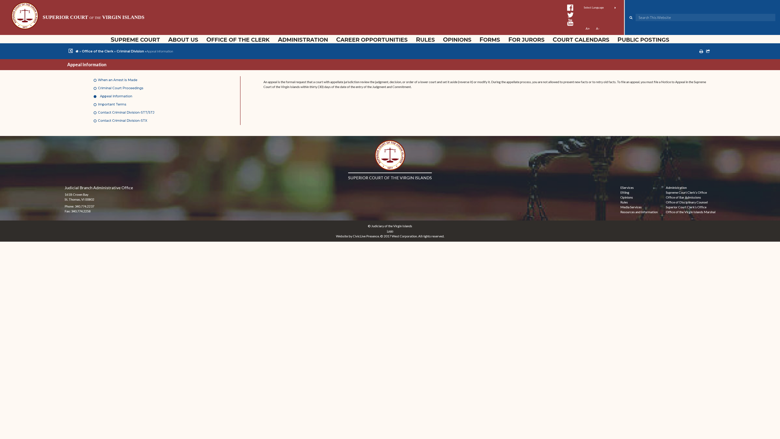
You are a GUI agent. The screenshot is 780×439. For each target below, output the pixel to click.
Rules (425, 39)
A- (597, 28)
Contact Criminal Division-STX (122, 121)
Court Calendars (581, 39)
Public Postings (643, 39)
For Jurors (526, 39)
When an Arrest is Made (117, 80)
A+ (588, 28)
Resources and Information (639, 212)
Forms (490, 39)
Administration (303, 39)
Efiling (624, 192)
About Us (183, 39)
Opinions (457, 39)
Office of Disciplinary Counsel (687, 202)
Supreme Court (135, 39)
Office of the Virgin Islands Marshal (690, 212)
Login (390, 231)
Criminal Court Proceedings (120, 88)
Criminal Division (130, 51)
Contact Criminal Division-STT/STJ (126, 112)
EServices (627, 187)
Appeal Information (116, 96)
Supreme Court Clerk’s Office (686, 192)
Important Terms (112, 104)
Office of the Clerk (238, 39)
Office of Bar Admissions (683, 197)
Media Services (631, 207)
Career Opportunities (372, 39)
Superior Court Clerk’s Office (686, 207)
